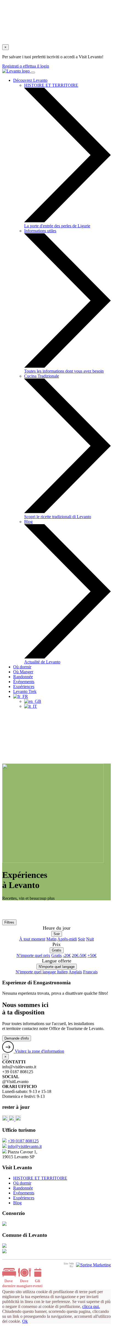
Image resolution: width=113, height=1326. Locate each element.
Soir (56, 934)
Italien (62, 972)
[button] (20, 696)
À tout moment (32, 939)
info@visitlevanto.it (25, 1146)
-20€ (67, 955)
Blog (17, 1202)
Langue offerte (56, 961)
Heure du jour (56, 928)
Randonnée (23, 676)
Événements (23, 681)
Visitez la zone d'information (39, 1051)
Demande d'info (16, 1038)
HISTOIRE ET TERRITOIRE (40, 1178)
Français (90, 972)
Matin (51, 939)
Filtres (9, 922)
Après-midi (67, 939)
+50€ (92, 955)
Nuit (90, 939)
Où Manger (23, 671)
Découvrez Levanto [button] (30, 80)
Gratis (56, 950)
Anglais (75, 972)
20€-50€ (79, 955)
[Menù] (33, 72)
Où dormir (22, 667)
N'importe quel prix (33, 955)
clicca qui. (91, 1306)
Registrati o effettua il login (25, 66)
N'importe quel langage (57, 967)
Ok (25, 1321)
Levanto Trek (24, 691)
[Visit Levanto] (16, 71)
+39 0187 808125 (23, 1141)
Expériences (23, 686)
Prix (56, 944)
